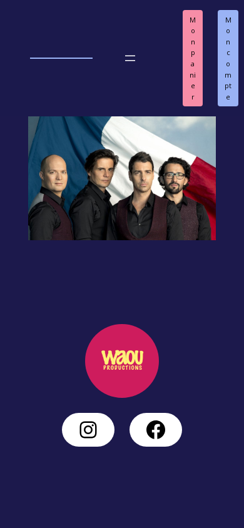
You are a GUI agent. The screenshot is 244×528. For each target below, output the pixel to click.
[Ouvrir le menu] (130, 58)
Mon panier (193, 58)
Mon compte (228, 58)
